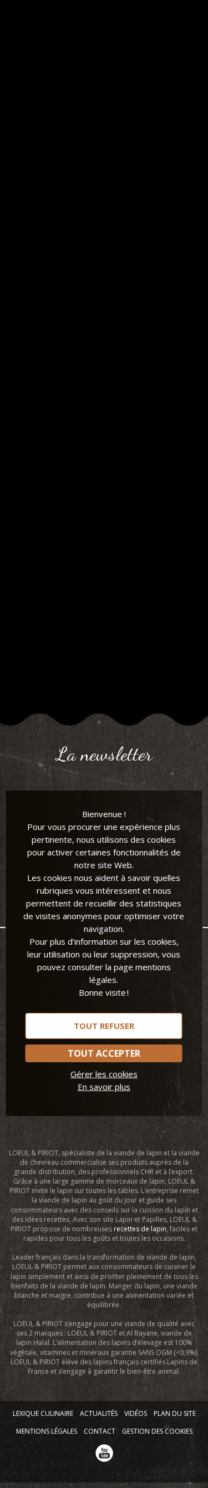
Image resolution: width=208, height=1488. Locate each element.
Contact (99, 1431)
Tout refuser (104, 1025)
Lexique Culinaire (43, 1413)
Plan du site (175, 1413)
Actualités (99, 1413)
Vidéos (135, 1413)
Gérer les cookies (104, 1073)
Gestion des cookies (157, 1431)
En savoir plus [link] (104, 1086)
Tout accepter (104, 1053)
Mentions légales (46, 1431)
